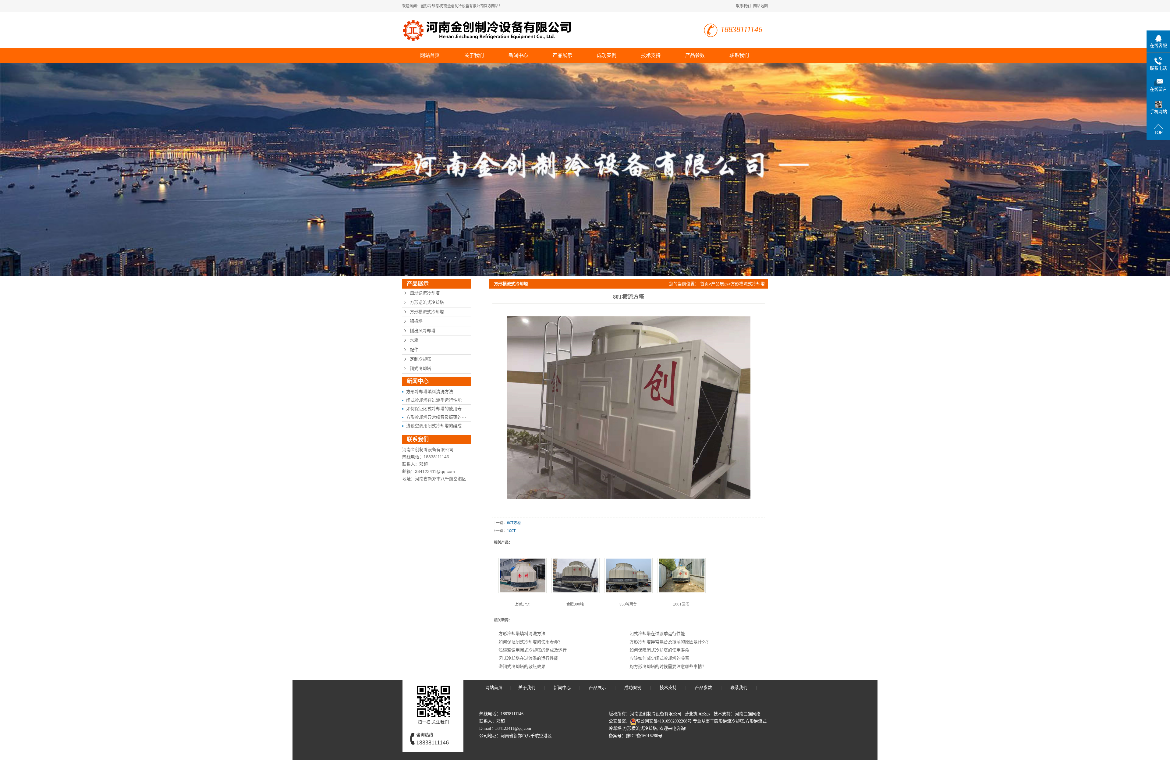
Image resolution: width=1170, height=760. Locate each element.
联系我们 (743, 6)
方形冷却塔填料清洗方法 (429, 391)
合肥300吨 (575, 604)
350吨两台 (628, 604)
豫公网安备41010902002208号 (664, 721)
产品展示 (562, 55)
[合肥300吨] (575, 575)
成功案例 (606, 55)
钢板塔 (416, 321)
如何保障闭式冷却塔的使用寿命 (659, 650)
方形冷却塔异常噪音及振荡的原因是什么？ (670, 641)
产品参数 (695, 55)
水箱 (414, 340)
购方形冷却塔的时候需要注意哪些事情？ (667, 666)
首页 (704, 283)
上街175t (522, 604)
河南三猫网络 (747, 714)
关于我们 (474, 55)
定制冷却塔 (420, 359)
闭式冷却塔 (420, 368)
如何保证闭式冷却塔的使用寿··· (436, 408)
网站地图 (760, 6)
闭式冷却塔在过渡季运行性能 (434, 400)
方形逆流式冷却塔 (427, 302)
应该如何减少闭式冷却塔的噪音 (659, 658)
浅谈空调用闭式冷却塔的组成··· (436, 425)
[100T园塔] (682, 575)
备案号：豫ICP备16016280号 (635, 735)
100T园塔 (681, 604)
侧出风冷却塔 (422, 331)
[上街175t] (522, 575)
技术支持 (651, 55)
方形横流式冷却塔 (427, 312)
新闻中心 (518, 55)
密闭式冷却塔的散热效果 (521, 666)
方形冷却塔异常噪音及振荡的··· (436, 417)
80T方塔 (514, 523)
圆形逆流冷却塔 (425, 293)
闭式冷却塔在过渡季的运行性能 (528, 658)
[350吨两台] (628, 575)
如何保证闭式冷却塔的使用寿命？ (530, 641)
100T (511, 531)
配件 (414, 349)
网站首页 (430, 55)
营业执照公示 (697, 714)
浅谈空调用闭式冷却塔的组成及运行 (532, 650)
